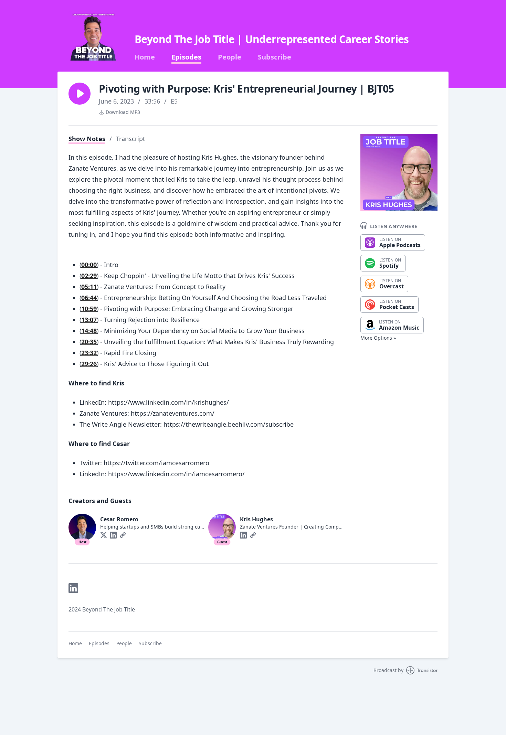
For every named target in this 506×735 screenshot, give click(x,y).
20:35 (89, 342)
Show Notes (86, 139)
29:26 (89, 364)
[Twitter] (103, 535)
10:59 (89, 309)
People (229, 57)
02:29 (89, 275)
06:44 (89, 298)
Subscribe (274, 57)
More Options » (378, 337)
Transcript (130, 139)
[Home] (93, 36)
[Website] (122, 535)
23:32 (89, 353)
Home (145, 57)
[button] (79, 94)
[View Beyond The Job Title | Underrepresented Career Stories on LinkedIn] (73, 588)
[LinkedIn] (113, 535)
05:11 (89, 287)
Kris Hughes (256, 519)
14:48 (89, 331)
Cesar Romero (119, 519)
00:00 (89, 264)
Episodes (186, 57)
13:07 (89, 320)
